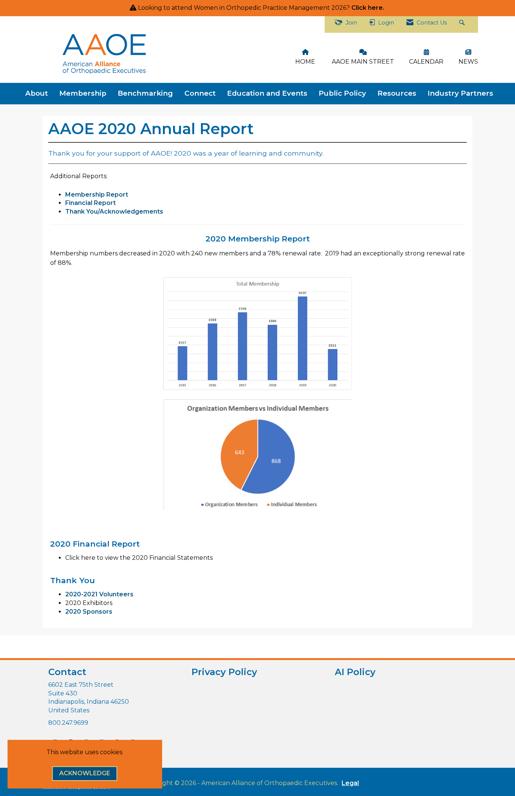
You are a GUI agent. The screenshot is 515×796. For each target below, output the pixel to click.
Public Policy (342, 93)
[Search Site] (463, 24)
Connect (200, 93)
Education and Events (267, 93)
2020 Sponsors (88, 611)
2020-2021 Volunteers (99, 594)
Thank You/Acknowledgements (115, 211)
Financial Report (90, 202)
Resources (396, 93)
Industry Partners (460, 93)
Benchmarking (145, 93)
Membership (82, 93)
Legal (350, 783)
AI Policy (355, 671)
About (36, 93)
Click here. (368, 7)
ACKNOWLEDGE (84, 773)
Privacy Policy (224, 671)
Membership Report (96, 194)
